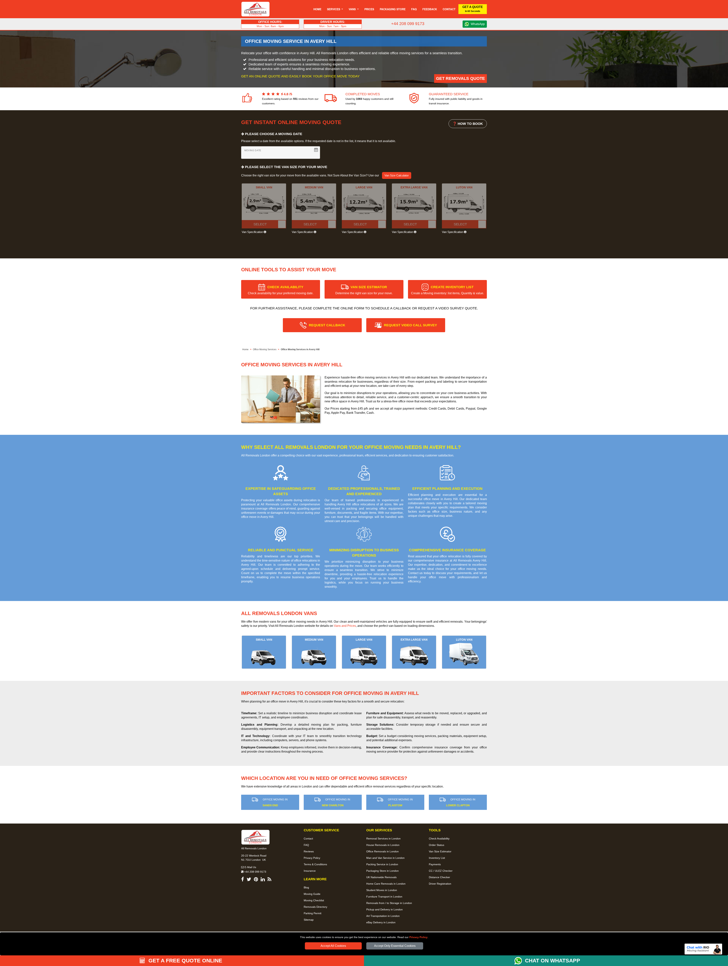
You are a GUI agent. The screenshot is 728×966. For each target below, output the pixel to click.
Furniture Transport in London (384, 896)
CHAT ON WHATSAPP (552, 961)
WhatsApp (478, 24)
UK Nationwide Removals (381, 877)
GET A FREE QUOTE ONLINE (184, 961)
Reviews (309, 851)
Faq (414, 9)
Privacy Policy (418, 937)
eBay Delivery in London (380, 922)
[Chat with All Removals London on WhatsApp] (519, 960)
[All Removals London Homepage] (255, 9)
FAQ (306, 844)
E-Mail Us (250, 867)
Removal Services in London (383, 838)
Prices (369, 9)
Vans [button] (352, 9)
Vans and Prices (345, 625)
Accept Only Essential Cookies (395, 945)
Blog (306, 887)
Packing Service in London (382, 864)
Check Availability (439, 838)
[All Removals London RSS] (269, 880)
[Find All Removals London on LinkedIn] (263, 880)
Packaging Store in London (382, 870)
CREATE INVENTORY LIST (447, 290)
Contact (449, 9)
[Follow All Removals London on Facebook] (242, 880)
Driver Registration (440, 883)
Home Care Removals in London (386, 883)
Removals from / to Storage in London (389, 903)
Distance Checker (439, 877)
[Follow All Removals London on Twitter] (249, 880)
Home (317, 9)
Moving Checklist (314, 900)
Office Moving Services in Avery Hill (300, 349)
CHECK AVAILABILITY (280, 290)
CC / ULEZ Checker (441, 870)
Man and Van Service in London (385, 857)
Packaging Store (393, 9)
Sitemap (309, 919)
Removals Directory (315, 906)
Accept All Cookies (333, 945)
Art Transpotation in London (383, 915)
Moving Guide (312, 893)
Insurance (310, 870)
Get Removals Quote (460, 78)
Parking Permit (312, 913)
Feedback (429, 9)
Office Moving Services (264, 349)
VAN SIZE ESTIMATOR (364, 290)
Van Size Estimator (440, 851)
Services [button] (334, 9)
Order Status (436, 844)
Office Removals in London (382, 851)
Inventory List (437, 857)
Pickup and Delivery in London (384, 909)
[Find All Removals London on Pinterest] (256, 880)
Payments (435, 864)
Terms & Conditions (315, 864)
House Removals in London (382, 844)
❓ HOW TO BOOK (468, 124)
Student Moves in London (381, 890)
